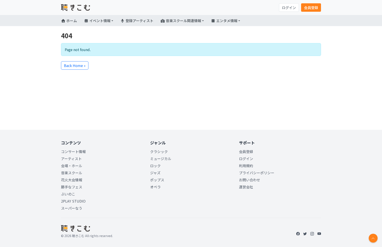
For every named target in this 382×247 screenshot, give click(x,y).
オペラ (155, 187)
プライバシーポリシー (256, 172)
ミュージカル (160, 158)
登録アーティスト (139, 20)
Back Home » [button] (75, 65)
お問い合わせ (249, 179)
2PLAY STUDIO (73, 201)
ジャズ (155, 172)
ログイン (289, 7)
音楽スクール (71, 172)
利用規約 (246, 165)
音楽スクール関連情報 (183, 20)
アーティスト (71, 158)
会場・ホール (71, 165)
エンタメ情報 (226, 20)
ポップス (157, 179)
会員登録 (311, 7)
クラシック (159, 151)
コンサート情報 (73, 151)
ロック (155, 165)
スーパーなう (71, 208)
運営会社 (246, 187)
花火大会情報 (71, 179)
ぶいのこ (68, 194)
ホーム (71, 20)
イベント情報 (99, 20)
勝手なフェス (71, 187)
